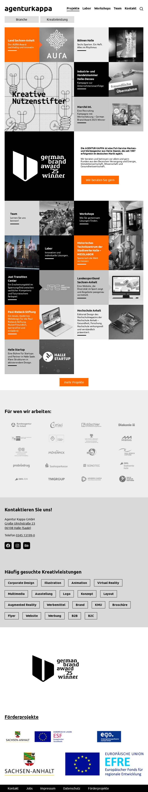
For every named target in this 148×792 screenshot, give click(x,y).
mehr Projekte (74, 382)
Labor (86, 8)
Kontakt (130, 8)
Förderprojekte (22, 717)
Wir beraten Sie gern (100, 180)
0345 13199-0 (25, 535)
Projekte (73, 8)
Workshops (102, 8)
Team (118, 8)
